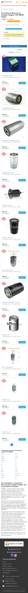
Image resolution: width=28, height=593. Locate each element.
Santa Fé (17, 473)
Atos (16, 454)
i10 (15, 462)
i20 (1, 464)
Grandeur (3, 460)
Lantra (16, 469)
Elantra (16, 456)
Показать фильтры (14, 46)
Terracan (17, 475)
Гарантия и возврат (7, 566)
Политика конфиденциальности (10, 570)
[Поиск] (17, 2)
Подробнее (22, 83)
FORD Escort (13, 534)
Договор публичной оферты (9, 568)
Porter (2, 473)
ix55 (2, 469)
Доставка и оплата (7, 564)
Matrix (2, 471)
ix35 (16, 467)
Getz (16, 458)
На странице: (19, 49)
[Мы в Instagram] (15, 555)
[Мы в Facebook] (12, 555)
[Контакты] (20, 2)
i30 (15, 464)
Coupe (2, 456)
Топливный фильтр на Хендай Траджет (11, 76)
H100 (2, 462)
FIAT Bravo (7, 534)
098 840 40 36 (15, 549)
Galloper (3, 458)
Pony (16, 471)
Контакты (5, 561)
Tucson (2, 477)
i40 (1, 467)
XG (16, 477)
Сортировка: (11, 52)
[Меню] (26, 2)
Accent (2, 454)
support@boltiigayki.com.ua (11, 586)
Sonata (2, 475)
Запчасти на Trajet (8, 9)
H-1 (16, 460)
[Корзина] (23, 2)
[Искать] (23, 24)
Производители (6, 572)
